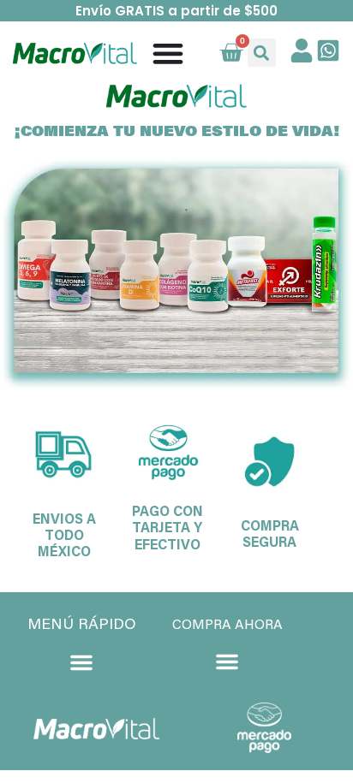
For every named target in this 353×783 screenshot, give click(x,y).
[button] (262, 53)
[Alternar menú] (168, 53)
